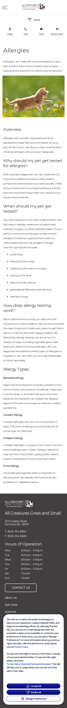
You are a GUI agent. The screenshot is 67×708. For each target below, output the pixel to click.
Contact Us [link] (21, 587)
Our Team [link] (11, 604)
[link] (33, 6)
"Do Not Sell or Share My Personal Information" (29, 664)
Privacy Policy (21, 646)
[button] (4, 7)
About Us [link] (11, 597)
